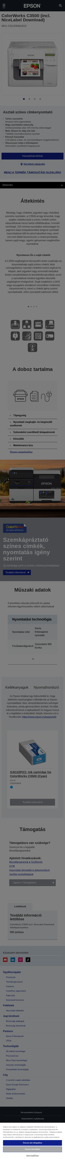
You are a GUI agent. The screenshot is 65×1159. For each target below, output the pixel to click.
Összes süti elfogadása (32, 1143)
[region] (32, 1140)
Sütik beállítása (32, 1155)
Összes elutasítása (32, 1149)
